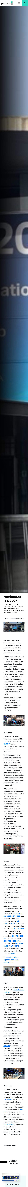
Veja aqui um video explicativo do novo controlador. (11, 959)
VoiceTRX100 (9, 1124)
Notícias (6, 618)
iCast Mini (9, 1099)
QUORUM (7, 744)
